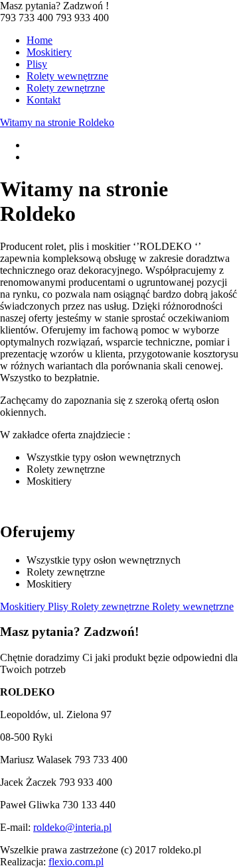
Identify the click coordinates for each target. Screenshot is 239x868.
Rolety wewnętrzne (67, 76)
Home (39, 40)
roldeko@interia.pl (72, 827)
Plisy (37, 64)
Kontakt (43, 99)
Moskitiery (49, 52)
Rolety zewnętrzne (66, 87)
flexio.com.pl (76, 861)
